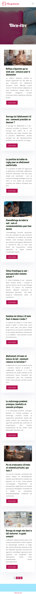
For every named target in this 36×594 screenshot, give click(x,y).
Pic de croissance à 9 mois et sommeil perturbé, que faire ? (18, 467)
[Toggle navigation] (33, 3)
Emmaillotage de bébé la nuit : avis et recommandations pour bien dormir (18, 224)
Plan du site (18, 593)
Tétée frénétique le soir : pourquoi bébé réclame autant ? (17, 273)
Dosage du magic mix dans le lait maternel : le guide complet (19, 533)
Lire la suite (12, 103)
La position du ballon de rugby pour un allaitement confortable (17, 162)
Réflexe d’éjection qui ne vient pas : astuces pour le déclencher (18, 71)
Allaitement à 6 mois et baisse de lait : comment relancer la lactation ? (17, 359)
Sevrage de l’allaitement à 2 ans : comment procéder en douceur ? (18, 119)
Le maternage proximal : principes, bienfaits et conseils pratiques (17, 404)
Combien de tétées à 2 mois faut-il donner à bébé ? (18, 317)
